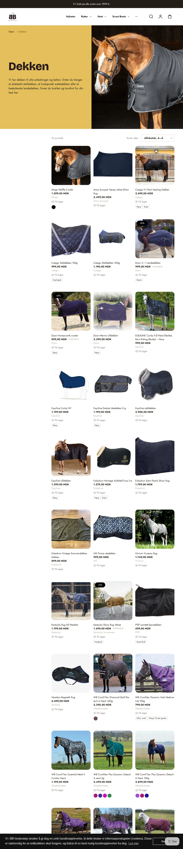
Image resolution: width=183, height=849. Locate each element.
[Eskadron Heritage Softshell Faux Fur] (113, 456)
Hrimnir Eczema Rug (146, 553)
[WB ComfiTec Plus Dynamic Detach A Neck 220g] (71, 827)
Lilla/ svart (141, 718)
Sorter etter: (133, 138)
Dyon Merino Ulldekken (105, 335)
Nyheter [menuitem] (70, 16)
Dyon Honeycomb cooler (64, 335)
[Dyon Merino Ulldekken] (113, 311)
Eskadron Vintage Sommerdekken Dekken (69, 555)
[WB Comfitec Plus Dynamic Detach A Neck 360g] (113, 827)
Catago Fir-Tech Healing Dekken (152, 189)
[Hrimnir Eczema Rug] (154, 529)
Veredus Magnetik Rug (63, 697)
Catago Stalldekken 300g (106, 263)
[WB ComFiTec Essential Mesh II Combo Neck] (71, 750)
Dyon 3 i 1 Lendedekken (147, 263)
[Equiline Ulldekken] (71, 456)
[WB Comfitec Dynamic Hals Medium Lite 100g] (154, 673)
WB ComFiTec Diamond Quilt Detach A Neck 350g (111, 699)
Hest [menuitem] (100, 16)
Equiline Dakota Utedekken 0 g (109, 408)
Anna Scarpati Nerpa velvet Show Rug (111, 191)
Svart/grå (57, 280)
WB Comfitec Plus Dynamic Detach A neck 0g (112, 776)
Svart (146, 206)
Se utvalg (71, 176)
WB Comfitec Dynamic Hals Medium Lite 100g (154, 699)
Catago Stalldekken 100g (64, 263)
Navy (139, 206)
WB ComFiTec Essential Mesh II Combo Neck (68, 776)
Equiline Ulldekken (61, 480)
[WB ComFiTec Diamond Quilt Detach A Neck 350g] (113, 673)
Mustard (98, 641)
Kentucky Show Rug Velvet (107, 625)
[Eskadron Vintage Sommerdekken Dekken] (71, 529)
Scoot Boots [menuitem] (119, 16)
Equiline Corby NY (61, 408)
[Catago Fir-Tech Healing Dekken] (154, 165)
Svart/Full (141, 641)
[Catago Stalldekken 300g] (113, 238)
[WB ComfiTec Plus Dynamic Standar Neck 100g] (154, 827)
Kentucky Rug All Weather (64, 625)
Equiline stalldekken (145, 408)
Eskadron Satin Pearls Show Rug (152, 480)
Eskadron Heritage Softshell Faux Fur (112, 480)
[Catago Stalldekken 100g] (71, 238)
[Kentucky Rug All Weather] (71, 600)
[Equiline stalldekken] (154, 384)
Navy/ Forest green (157, 718)
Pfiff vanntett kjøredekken (148, 625)
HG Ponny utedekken (104, 553)
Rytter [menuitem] (84, 16)
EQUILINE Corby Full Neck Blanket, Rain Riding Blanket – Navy (153, 337)
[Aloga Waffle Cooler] (71, 165)
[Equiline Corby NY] (71, 384)
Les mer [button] (133, 843)
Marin (139, 280)
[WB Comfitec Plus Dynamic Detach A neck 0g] (113, 750)
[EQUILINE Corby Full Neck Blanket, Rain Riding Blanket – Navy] (154, 311)
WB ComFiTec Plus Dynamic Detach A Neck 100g (154, 776)
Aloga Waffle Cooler (62, 189)
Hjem (11, 31)
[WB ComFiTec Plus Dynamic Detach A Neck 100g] (154, 750)
